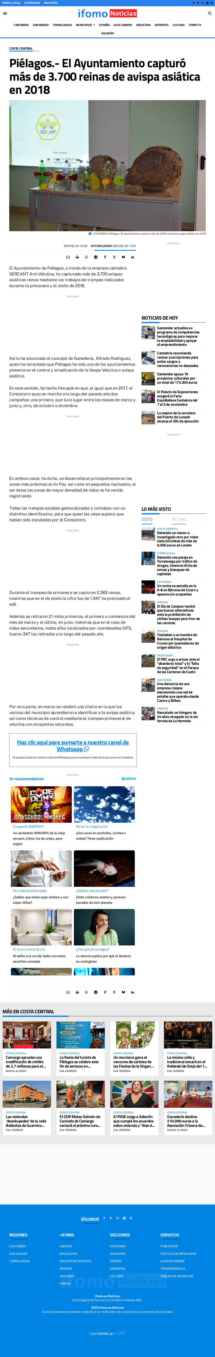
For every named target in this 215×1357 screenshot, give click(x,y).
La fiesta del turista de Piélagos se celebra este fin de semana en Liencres (79, 1063)
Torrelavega (11, 2)
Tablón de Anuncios (176, 1276)
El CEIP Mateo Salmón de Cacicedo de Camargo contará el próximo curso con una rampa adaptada (80, 1123)
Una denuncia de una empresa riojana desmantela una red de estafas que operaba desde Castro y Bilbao (178, 692)
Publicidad (169, 1246)
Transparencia (172, 1268)
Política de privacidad (178, 1253)
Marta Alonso (16, 1071)
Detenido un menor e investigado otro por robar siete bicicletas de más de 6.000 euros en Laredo (177, 539)
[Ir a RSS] (212, 3)
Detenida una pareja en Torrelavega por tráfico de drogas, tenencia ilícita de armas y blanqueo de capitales (177, 565)
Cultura (116, 1276)
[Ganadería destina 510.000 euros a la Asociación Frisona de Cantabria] (188, 1094)
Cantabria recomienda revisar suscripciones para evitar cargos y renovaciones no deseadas (177, 359)
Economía (118, 1246)
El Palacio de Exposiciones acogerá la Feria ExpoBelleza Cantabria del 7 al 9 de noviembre (177, 398)
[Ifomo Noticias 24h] (107, 13)
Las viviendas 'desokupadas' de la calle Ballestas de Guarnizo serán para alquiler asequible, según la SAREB (26, 1127)
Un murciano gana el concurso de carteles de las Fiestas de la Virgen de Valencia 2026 (132, 1063)
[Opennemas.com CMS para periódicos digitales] (107, 1333)
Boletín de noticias (75, 1261)
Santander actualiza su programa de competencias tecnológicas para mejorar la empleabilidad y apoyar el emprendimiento (178, 336)
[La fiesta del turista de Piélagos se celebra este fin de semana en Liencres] (80, 1034)
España (116, 1261)
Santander (32, 2)
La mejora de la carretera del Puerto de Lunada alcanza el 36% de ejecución (178, 417)
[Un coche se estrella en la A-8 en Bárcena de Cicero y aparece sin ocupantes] (148, 587)
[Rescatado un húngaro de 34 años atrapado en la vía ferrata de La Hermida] (148, 713)
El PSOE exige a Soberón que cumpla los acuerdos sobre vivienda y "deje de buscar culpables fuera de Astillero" (134, 1125)
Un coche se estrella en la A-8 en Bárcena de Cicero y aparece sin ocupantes (177, 590)
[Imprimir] (77, 257)
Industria (51, 2)
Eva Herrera (68, 1071)
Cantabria (17, 1246)
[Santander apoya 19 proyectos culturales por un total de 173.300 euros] (148, 378)
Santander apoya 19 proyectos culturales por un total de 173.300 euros (177, 378)
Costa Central (21, 48)
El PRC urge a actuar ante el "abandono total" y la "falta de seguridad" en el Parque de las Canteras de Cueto (178, 665)
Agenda (66, 1246)
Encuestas (68, 1253)
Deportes (117, 1268)
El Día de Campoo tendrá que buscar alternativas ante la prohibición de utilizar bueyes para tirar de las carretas (178, 614)
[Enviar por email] (68, 257)
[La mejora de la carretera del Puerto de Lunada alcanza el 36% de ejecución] (148, 417)
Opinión (66, 1268)
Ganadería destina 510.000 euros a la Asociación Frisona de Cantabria (184, 1123)
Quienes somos (172, 1261)
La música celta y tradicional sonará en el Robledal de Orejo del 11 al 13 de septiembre (187, 1063)
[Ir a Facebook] (193, 3)
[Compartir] (86, 257)
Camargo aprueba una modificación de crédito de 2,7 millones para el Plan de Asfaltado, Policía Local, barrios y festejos (26, 1066)
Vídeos (65, 1283)
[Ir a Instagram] (202, 3)
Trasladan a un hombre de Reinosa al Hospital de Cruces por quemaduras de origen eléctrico (178, 641)
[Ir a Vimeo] (207, 3)
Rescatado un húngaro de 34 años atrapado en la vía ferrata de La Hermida (177, 717)
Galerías (67, 1276)
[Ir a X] (198, 3)
